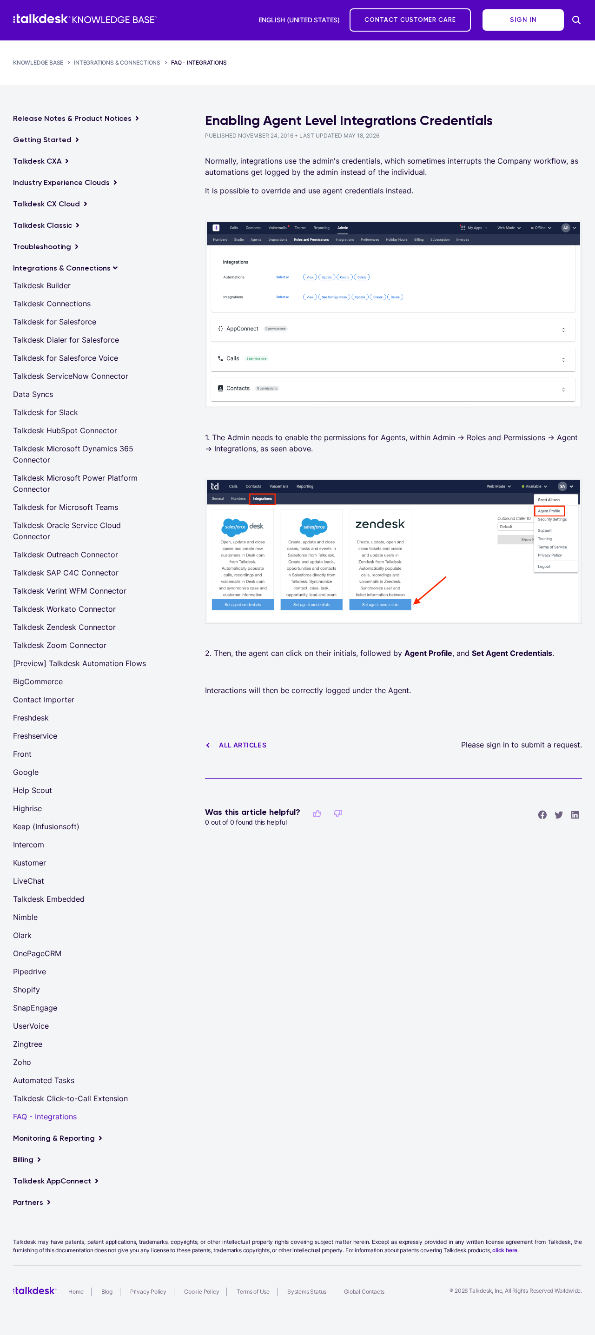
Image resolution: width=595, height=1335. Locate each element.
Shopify (26, 989)
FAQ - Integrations (198, 62)
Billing (23, 1159)
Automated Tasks (43, 1080)
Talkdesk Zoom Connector (59, 645)
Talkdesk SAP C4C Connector (66, 572)
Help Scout (32, 790)
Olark (22, 935)
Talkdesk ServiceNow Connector (70, 376)
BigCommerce (38, 681)
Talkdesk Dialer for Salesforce (66, 339)
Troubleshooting (42, 246)
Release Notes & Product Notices (72, 118)
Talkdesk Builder (42, 285)
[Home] (85, 18)
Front (22, 754)
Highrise (27, 808)
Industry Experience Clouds (61, 182)
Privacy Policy (148, 1291)
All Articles (242, 745)
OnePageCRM (37, 953)
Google (26, 772)
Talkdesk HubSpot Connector (65, 430)
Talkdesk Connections (52, 303)
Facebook (542, 814)
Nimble (25, 917)
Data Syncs (33, 394)
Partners (28, 1202)
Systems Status (306, 1291)
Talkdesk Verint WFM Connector (69, 590)
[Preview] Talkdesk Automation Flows (79, 663)
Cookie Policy (201, 1291)
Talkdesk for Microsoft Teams (65, 507)
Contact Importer (43, 699)
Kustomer (29, 862)
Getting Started (42, 139)
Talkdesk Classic (42, 225)
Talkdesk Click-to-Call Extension (70, 1098)
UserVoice (31, 1026)
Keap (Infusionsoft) (46, 826)
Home (75, 1291)
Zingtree (27, 1044)
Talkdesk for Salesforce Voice (65, 358)
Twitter (559, 814)
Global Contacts (364, 1291)
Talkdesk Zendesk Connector (64, 627)
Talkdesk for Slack (45, 412)
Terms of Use (253, 1291)
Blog (106, 1291)
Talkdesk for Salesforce (54, 321)
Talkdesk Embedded (49, 899)
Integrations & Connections (117, 62)
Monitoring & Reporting (54, 1138)
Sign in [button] (523, 20)
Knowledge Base (38, 62)
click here (504, 1250)
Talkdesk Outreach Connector (65, 554)
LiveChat (28, 881)
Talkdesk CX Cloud (46, 203)
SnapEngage (35, 1007)
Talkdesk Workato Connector (64, 609)
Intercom (28, 844)
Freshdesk (31, 717)
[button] (317, 813)
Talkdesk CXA (37, 161)
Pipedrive (29, 971)
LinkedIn (575, 814)
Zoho (22, 1062)
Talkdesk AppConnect (52, 1180)
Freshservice (35, 735)
